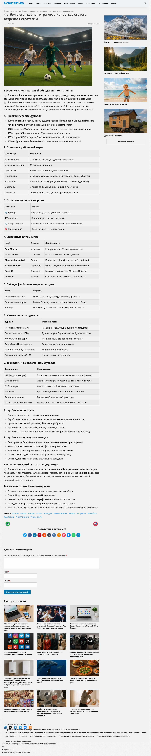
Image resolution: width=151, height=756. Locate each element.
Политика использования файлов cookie (113, 736)
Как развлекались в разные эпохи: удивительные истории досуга (18, 710)
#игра (23, 513)
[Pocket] (64, 535)
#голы (15, 513)
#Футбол (92, 513)
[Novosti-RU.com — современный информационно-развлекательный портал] (14, 3)
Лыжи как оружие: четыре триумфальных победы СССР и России (41, 499)
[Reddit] (44, 535)
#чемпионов (22, 516)
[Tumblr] (49, 535)
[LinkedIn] (35, 535)
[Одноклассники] (59, 535)
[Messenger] (69, 535)
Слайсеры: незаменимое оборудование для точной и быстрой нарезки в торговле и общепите (49, 712)
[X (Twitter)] (25, 535)
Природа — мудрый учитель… (117, 73)
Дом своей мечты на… (114, 135)
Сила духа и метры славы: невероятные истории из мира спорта (41, 503)
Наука (80, 3)
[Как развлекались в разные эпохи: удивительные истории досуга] (18, 698)
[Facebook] (30, 535)
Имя (6, 572)
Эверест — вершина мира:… (116, 42)
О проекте (23, 736)
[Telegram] (78, 535)
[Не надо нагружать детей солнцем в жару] (125, 90)
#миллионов (60, 513)
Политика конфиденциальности (19, 741)
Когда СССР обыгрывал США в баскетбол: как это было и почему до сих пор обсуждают (53, 507)
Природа (57, 3)
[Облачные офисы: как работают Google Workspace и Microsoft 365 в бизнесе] (84, 613)
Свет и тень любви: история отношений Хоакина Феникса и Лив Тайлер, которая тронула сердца (51, 626)
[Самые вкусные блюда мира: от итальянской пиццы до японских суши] (84, 668)
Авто (31, 3)
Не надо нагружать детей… (116, 104)
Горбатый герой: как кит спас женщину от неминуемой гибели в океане (51, 680)
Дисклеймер (10, 736)
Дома (38, 3)
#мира (72, 513)
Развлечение (103, 3)
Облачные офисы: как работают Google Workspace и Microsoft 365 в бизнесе (84, 626)
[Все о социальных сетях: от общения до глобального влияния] (18, 641)
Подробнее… (7, 749)
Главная (8, 11)
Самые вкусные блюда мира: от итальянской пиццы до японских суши (83, 680)
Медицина (90, 3)
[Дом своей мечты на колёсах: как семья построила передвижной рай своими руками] (125, 121)
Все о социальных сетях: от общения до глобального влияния (18, 653)
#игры (31, 513)
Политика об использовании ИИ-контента (76, 736)
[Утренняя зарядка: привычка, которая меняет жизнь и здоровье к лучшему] (84, 698)
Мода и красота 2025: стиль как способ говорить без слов (49, 653)
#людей (48, 513)
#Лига (39, 513)
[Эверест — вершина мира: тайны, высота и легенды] (125, 27)
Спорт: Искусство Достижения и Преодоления (31, 495)
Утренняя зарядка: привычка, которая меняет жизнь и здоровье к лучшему (84, 711)
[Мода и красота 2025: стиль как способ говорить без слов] (51, 641)
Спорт (15, 11)
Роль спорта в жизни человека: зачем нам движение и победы (40, 491)
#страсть (81, 513)
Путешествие (69, 3)
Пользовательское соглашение (43, 736)
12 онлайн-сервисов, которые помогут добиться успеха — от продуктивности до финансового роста (17, 627)
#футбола (9, 516)
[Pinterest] (39, 535)
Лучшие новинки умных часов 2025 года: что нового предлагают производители (84, 654)
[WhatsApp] (74, 535)
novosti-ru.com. (15, 732)
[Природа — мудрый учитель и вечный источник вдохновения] (125, 59)
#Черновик (36, 516)
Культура (47, 3)
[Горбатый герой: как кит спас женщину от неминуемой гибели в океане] (51, 668)
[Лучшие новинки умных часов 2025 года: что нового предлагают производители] (84, 641)
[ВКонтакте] (54, 535)
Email (7, 581)
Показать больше (126, 141)
